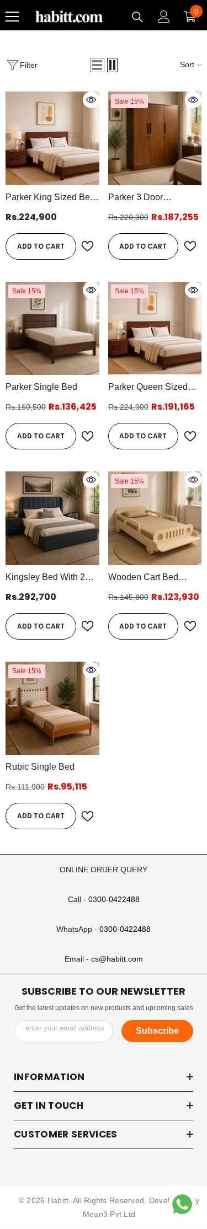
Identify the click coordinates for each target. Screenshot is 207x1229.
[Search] (137, 17)
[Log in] (164, 16)
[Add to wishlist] (87, 246)
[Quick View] (91, 100)
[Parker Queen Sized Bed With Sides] (155, 328)
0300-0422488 (114, 899)
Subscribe (157, 1030)
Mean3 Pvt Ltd (109, 1214)
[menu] (12, 16)
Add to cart (41, 246)
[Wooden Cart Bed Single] (155, 518)
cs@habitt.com (117, 958)
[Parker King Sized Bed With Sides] (52, 138)
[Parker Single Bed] (52, 328)
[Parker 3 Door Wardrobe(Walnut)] (155, 138)
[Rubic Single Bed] (52, 708)
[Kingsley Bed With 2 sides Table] (52, 518)
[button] (97, 65)
